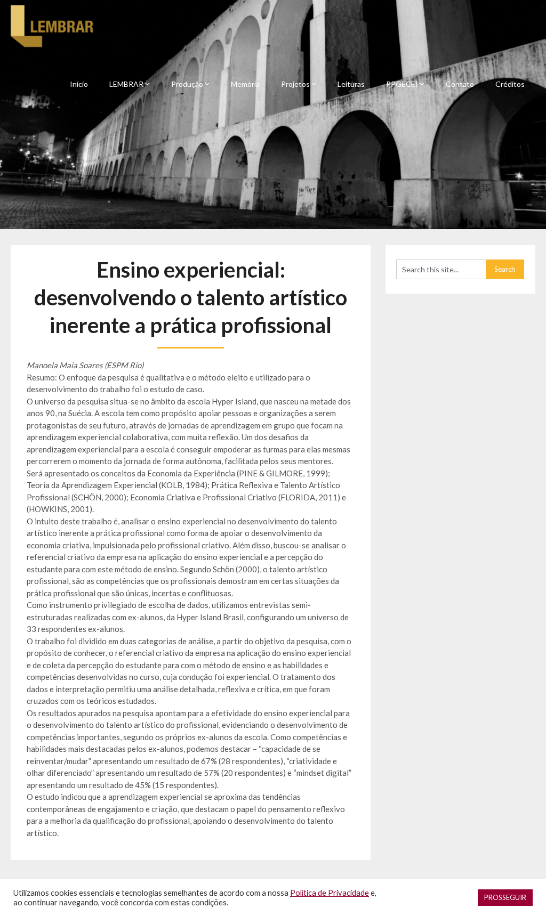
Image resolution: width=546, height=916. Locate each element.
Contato (460, 83)
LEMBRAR (126, 83)
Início (79, 83)
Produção (187, 83)
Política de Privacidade (329, 892)
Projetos (295, 83)
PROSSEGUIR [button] (505, 897)
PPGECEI (402, 83)
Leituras (351, 83)
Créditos (510, 83)
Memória (245, 83)
